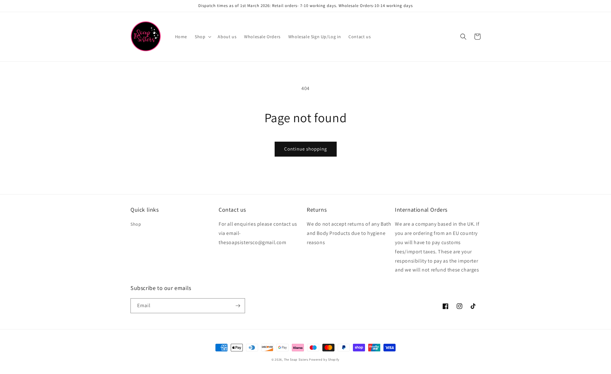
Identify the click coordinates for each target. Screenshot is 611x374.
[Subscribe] (238, 305)
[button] (202, 36)
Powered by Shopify (324, 359)
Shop (135, 224)
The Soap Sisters (296, 359)
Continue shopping (305, 149)
